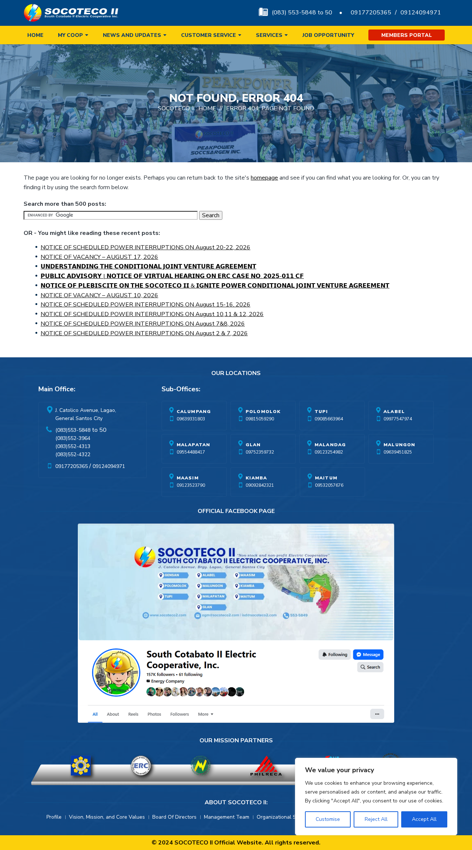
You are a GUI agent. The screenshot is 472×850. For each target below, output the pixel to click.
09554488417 (191, 452)
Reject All (376, 819)
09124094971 (420, 12)
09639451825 (398, 452)
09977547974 (398, 419)
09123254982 (329, 452)
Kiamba (256, 478)
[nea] (201, 766)
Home (35, 35)
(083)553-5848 (72, 430)
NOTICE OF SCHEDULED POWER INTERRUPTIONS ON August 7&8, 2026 (143, 324)
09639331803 (191, 419)
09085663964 (329, 419)
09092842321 (260, 485)
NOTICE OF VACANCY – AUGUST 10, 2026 (99, 295)
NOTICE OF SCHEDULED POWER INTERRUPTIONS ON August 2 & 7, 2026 (144, 333)
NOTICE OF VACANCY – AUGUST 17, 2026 (99, 257)
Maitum (326, 478)
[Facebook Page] (236, 625)
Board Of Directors (174, 816)
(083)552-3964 (72, 438)
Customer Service (208, 35)
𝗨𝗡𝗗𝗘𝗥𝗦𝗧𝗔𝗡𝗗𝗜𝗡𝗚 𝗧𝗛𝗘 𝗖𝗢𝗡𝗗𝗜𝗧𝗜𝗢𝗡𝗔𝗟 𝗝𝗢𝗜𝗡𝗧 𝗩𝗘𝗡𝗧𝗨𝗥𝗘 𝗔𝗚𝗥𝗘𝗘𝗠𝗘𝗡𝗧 (148, 267)
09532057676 (329, 485)
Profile (54, 816)
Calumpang (194, 411)
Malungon (400, 445)
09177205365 (371, 12)
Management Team (226, 816)
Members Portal (406, 35)
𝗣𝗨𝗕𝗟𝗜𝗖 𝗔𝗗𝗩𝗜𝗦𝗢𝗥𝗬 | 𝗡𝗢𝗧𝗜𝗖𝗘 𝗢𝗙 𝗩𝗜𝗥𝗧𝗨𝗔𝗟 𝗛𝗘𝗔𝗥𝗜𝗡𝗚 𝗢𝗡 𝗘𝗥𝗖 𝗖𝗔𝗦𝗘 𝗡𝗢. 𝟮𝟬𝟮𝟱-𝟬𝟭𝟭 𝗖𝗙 (172, 276)
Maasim (188, 478)
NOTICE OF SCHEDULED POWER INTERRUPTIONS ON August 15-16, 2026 (145, 305)
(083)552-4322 (72, 454)
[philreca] (266, 766)
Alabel (394, 411)
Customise (328, 819)
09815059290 (260, 419)
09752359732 (260, 452)
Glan (253, 445)
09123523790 (191, 485)
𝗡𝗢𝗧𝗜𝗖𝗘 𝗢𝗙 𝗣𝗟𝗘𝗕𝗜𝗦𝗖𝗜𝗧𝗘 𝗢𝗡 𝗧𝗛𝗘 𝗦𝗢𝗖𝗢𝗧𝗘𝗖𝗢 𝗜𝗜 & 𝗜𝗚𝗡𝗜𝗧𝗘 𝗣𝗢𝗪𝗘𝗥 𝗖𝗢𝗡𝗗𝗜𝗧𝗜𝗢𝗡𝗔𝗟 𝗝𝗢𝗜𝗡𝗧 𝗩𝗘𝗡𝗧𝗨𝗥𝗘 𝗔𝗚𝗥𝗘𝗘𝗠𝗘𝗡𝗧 (215, 286)
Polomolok (263, 411)
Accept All (424, 819)
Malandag (330, 445)
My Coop (70, 35)
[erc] (141, 766)
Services (269, 35)
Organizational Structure (286, 816)
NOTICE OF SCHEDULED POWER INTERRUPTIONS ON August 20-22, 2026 (145, 247)
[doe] (81, 766)
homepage (264, 178)
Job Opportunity (328, 35)
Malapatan (194, 445)
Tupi (321, 411)
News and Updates (132, 35)
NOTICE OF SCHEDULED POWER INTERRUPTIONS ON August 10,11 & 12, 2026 (152, 314)
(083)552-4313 (72, 446)
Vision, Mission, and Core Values (107, 816)
